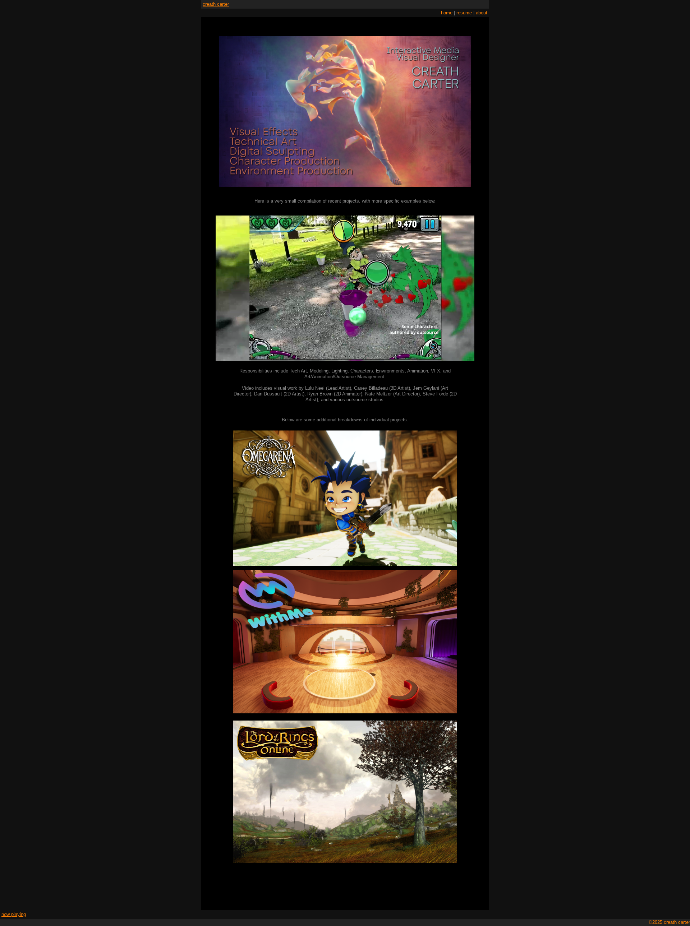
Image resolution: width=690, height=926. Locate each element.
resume (464, 12)
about (481, 12)
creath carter (216, 4)
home (446, 12)
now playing (13, 914)
